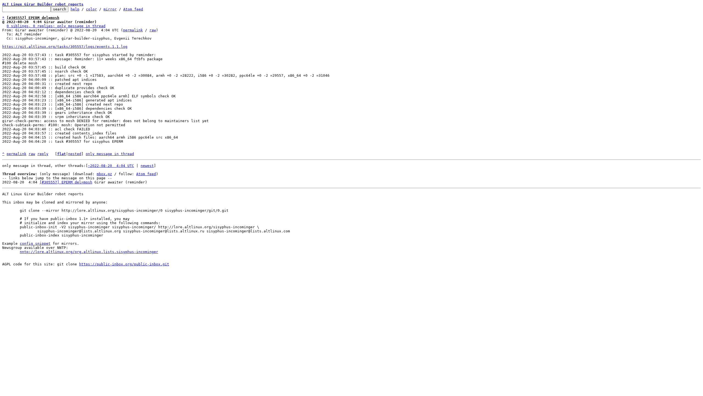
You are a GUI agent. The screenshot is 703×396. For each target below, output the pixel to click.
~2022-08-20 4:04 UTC (111, 166)
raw (152, 30)
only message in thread (110, 154)
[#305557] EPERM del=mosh (66, 182)
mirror (110, 9)
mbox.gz (104, 174)
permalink (133, 30)
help (75, 9)
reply (42, 154)
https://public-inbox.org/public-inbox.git (124, 264)
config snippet (35, 243)
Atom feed (133, 9)
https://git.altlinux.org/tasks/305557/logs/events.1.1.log (64, 47)
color (91, 9)
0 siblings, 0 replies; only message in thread (56, 26)
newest (147, 166)
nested (74, 154)
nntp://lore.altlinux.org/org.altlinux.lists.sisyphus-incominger (89, 252)
